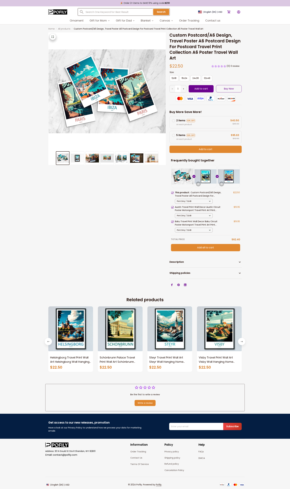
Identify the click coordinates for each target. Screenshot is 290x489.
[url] (158, 484)
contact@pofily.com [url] (65, 455)
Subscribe (232, 426)
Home (51, 28)
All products (64, 28)
